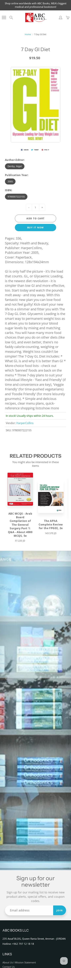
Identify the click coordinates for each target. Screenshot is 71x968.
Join (59, 910)
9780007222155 (16, 196)
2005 (10, 181)
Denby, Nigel (15, 166)
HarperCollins (25, 423)
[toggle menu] (4, 17)
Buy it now (35, 227)
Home (28, 34)
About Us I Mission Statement (19, 962)
